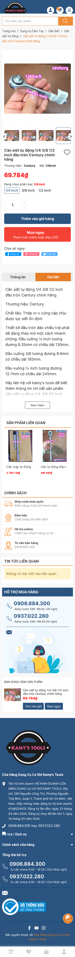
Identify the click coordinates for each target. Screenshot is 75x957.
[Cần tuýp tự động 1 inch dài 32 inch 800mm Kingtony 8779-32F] (20, 446)
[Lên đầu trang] (68, 939)
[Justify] (65, 21)
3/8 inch (28, 190)
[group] (37, 88)
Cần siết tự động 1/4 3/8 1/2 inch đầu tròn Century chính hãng (45, 691)
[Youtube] (36, 928)
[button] (4, 136)
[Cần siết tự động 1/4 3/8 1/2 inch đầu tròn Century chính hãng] (12, 697)
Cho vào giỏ (33, 706)
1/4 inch (11, 190)
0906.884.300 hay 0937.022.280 (34, 826)
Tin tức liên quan (21, 561)
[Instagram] (43, 928)
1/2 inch (44, 190)
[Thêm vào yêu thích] (68, 152)
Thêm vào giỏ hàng (37, 219)
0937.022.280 (31, 616)
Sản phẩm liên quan (25, 423)
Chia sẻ (14, 253)
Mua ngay (35, 234)
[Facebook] (29, 928)
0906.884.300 (32, 603)
